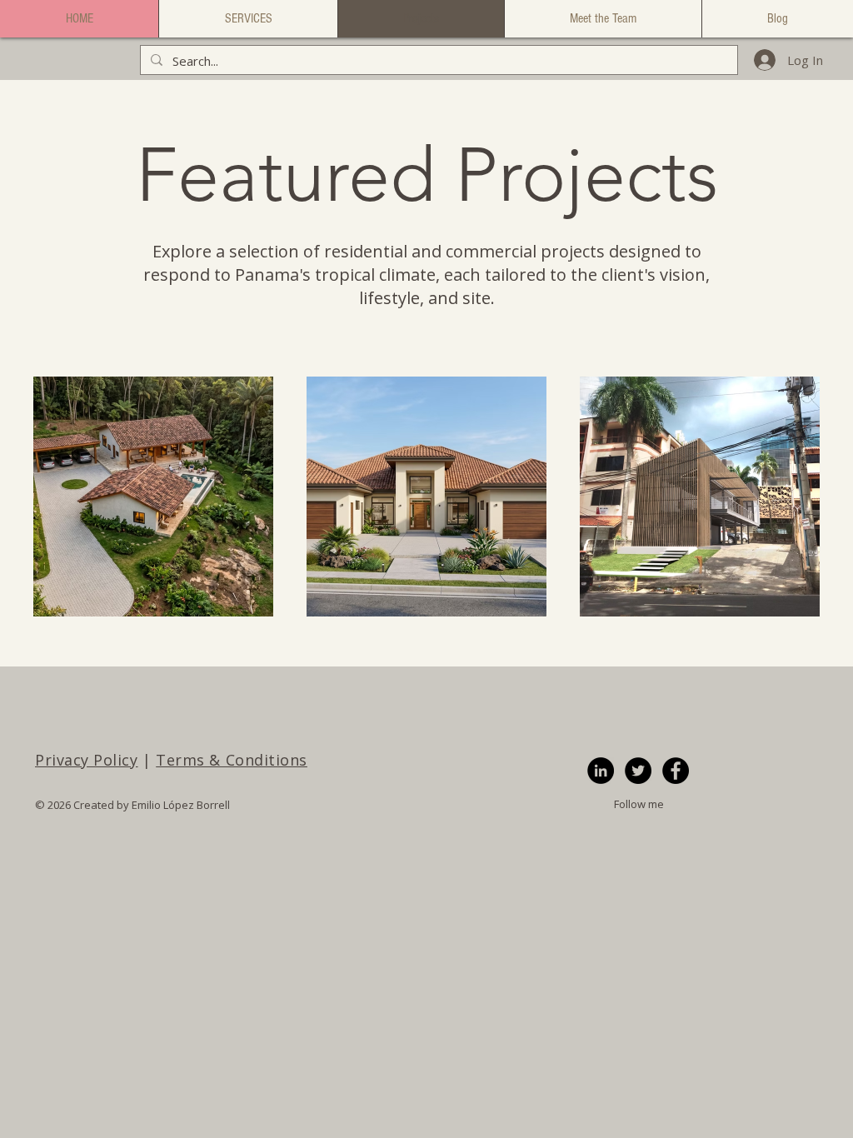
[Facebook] (675, 770)
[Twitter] (638, 770)
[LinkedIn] (600, 770)
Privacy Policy (86, 760)
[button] (247, 18)
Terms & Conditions (231, 760)
